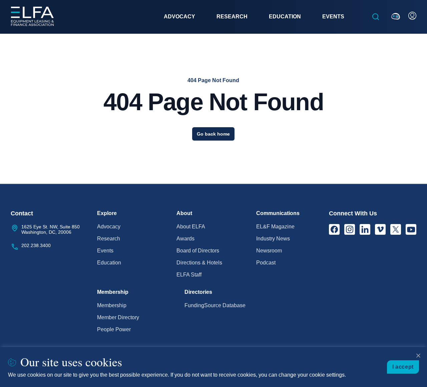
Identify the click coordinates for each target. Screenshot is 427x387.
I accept (403, 367)
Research (108, 238)
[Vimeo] (380, 229)
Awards (185, 238)
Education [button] (285, 16)
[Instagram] (349, 229)
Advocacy (108, 226)
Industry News (273, 238)
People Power (114, 329)
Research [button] (232, 16)
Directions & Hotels (199, 262)
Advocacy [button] (179, 16)
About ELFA (190, 226)
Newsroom (269, 250)
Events (105, 250)
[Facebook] (334, 229)
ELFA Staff (188, 274)
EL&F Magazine (275, 226)
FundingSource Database (215, 305)
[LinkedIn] (365, 229)
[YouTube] (411, 229)
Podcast (266, 262)
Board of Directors (197, 250)
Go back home (213, 134)
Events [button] (333, 16)
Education (109, 262)
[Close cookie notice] (418, 355)
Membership (111, 305)
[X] (395, 229)
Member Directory (118, 317)
